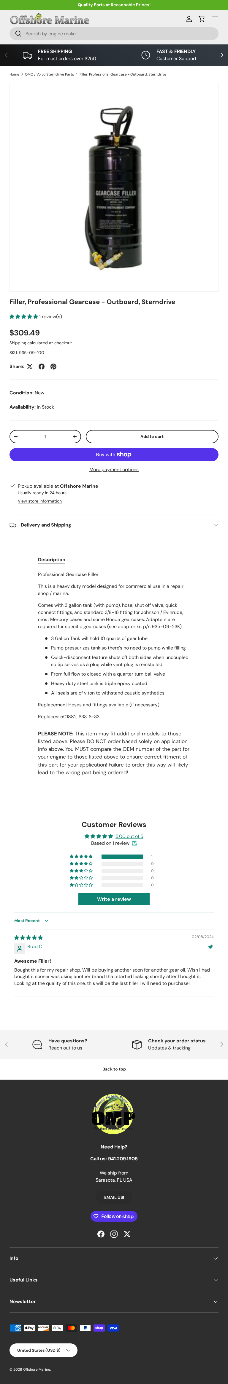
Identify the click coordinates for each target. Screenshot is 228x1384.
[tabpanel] (114, 645)
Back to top (114, 1069)
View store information (40, 501)
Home (14, 74)
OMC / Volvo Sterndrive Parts (49, 74)
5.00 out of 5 (129, 836)
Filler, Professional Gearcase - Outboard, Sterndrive (123, 74)
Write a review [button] (114, 899)
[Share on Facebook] (42, 366)
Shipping (18, 342)
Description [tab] (51, 559)
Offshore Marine (36, 1369)
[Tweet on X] (30, 366)
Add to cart (152, 436)
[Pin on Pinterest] (53, 366)
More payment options (114, 469)
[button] (201, 18)
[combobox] (114, 33)
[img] (28, 938)
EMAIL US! (114, 1197)
